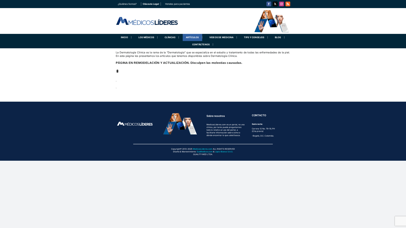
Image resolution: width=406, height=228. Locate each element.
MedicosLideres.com (202, 149)
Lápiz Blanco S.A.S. (224, 151)
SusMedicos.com (205, 151)
